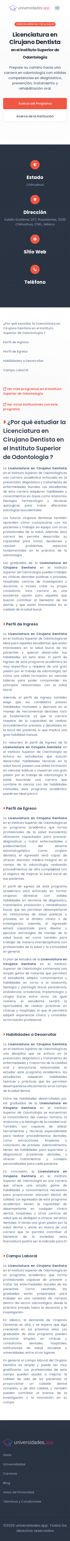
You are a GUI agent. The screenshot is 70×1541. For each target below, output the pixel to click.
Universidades (14, 1464)
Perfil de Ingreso (16, 342)
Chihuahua (35, 184)
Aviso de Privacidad (18, 1492)
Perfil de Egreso (15, 351)
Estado (35, 177)
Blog (6, 1483)
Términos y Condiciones (22, 1501)
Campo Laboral (15, 370)
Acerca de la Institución (35, 116)
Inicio (7, 1455)
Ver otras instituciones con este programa (30, 406)
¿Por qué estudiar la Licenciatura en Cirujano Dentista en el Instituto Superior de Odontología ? (31, 328)
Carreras (10, 1473)
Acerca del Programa (35, 103)
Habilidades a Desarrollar (23, 361)
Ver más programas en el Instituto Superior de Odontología (32, 391)
